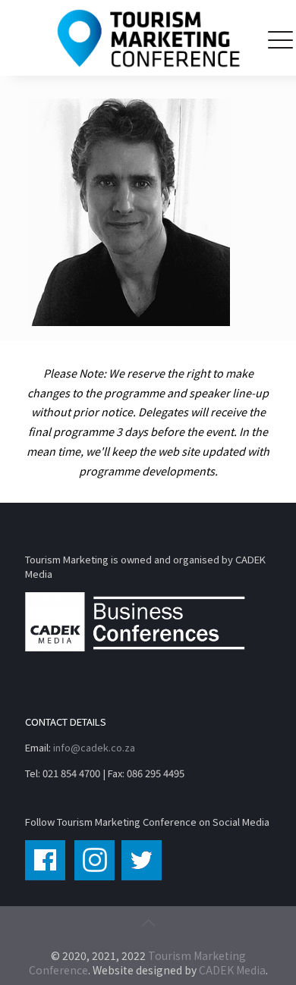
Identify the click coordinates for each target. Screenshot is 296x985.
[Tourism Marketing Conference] (148, 38)
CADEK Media (232, 969)
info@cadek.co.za (94, 747)
